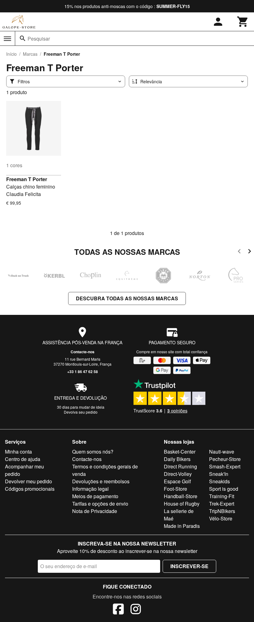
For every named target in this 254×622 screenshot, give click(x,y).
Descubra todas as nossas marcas (127, 298)
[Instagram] (135, 610)
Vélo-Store (220, 518)
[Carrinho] (243, 21)
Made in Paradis (182, 525)
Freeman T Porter (26, 179)
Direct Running (180, 466)
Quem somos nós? (92, 451)
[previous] (239, 252)
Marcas (30, 54)
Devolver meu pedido (28, 481)
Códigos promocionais (30, 488)
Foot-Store (175, 488)
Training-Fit (221, 496)
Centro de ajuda (22, 459)
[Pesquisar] (22, 38)
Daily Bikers (177, 459)
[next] (249, 252)
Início (11, 54)
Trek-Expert (221, 503)
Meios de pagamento (95, 496)
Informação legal (90, 488)
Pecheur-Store (225, 459)
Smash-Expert (224, 466)
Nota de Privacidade (94, 511)
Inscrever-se (189, 566)
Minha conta (18, 451)
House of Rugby (181, 503)
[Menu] (7, 38)
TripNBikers (222, 511)
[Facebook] (118, 610)
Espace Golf (177, 481)
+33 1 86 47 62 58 (82, 371)
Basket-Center (179, 451)
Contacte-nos (82, 351)
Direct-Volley (178, 473)
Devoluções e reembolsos (100, 481)
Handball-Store (180, 496)
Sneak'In (218, 473)
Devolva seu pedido (81, 412)
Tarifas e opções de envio (100, 503)
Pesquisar (39, 38)
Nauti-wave (221, 451)
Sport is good (223, 488)
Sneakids (219, 481)
